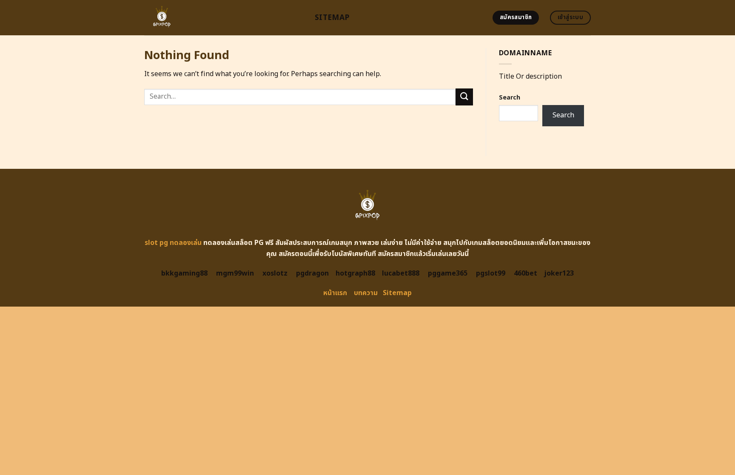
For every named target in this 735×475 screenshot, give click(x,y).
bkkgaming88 (184, 273)
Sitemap (332, 17)
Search (509, 97)
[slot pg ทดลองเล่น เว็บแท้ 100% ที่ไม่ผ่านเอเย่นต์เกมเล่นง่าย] (223, 17)
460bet (525, 273)
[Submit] (464, 96)
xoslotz (275, 273)
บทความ (366, 293)
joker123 (559, 273)
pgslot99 (490, 273)
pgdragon (312, 273)
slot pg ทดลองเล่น (173, 243)
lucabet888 (400, 273)
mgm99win (235, 273)
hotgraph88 (355, 273)
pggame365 (447, 273)
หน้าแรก (335, 293)
